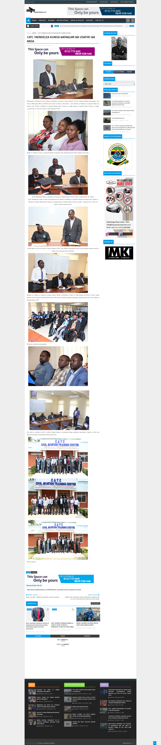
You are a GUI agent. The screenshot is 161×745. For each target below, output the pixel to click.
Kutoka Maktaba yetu (118, 118)
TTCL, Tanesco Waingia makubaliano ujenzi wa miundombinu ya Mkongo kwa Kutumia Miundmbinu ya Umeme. (123, 127)
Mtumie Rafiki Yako (33, 585)
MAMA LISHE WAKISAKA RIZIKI (80, 707)
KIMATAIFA (104, 685)
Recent (108, 72)
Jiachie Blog (114, 2)
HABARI (100, 26)
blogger (38, 636)
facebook (87, 636)
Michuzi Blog (104, 2)
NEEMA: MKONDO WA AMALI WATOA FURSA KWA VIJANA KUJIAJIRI (87, 624)
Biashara (51, 20)
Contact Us (99, 20)
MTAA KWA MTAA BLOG (32, 743)
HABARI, (50, 45)
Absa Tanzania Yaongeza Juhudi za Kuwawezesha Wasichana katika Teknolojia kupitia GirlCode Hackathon (60, 26)
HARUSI (31, 685)
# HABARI (33, 572)
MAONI (129, 72)
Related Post (31, 603)
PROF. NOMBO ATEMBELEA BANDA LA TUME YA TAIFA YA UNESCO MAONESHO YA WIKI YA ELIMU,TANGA (132, 26)
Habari (34, 20)
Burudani (89, 20)
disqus (63, 636)
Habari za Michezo (77, 20)
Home (28, 33)
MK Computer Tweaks (127, 2)
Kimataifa (42, 20)
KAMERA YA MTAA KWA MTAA (74, 685)
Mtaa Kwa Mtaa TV (91, 2)
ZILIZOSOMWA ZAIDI (119, 72)
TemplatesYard (81, 741)
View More (96, 603)
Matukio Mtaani (62, 20)
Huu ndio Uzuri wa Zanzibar (120, 93)
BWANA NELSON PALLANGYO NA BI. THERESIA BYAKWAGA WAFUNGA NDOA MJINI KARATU (48, 722)
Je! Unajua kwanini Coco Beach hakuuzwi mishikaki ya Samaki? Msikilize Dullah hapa (121, 103)
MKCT (132, 743)
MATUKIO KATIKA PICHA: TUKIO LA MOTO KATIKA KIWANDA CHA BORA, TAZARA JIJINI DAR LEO (83, 699)
